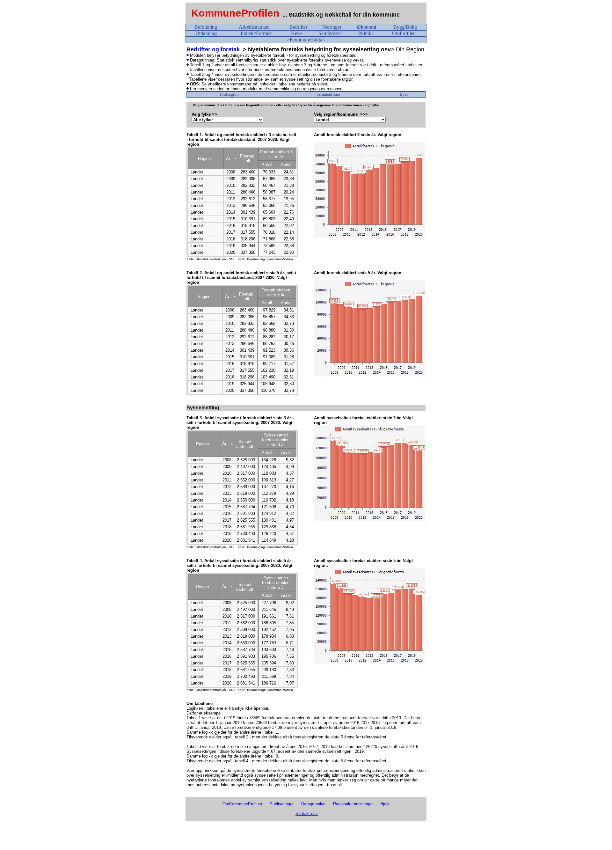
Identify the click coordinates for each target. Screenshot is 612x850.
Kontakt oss (306, 813)
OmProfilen (404, 33)
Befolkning (205, 27)
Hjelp (385, 804)
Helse (296, 33)
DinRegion (229, 94)
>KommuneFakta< (306, 39)
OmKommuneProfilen (242, 804)
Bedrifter (298, 27)
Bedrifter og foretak (213, 49)
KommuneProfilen (235, 13)
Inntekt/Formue (256, 33)
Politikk (366, 33)
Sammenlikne (328, 94)
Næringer (331, 27)
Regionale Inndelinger (353, 804)
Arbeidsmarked (254, 27)
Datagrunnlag (313, 804)
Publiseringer (282, 804)
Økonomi (366, 27)
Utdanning (206, 33)
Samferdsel (329, 33)
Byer (404, 94)
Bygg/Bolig (405, 27)
